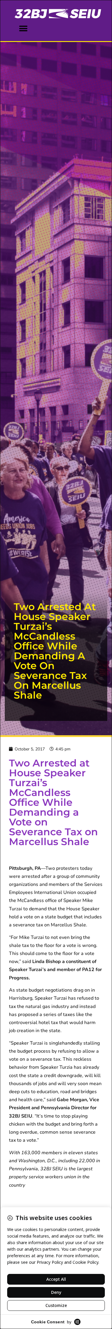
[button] (23, 28)
